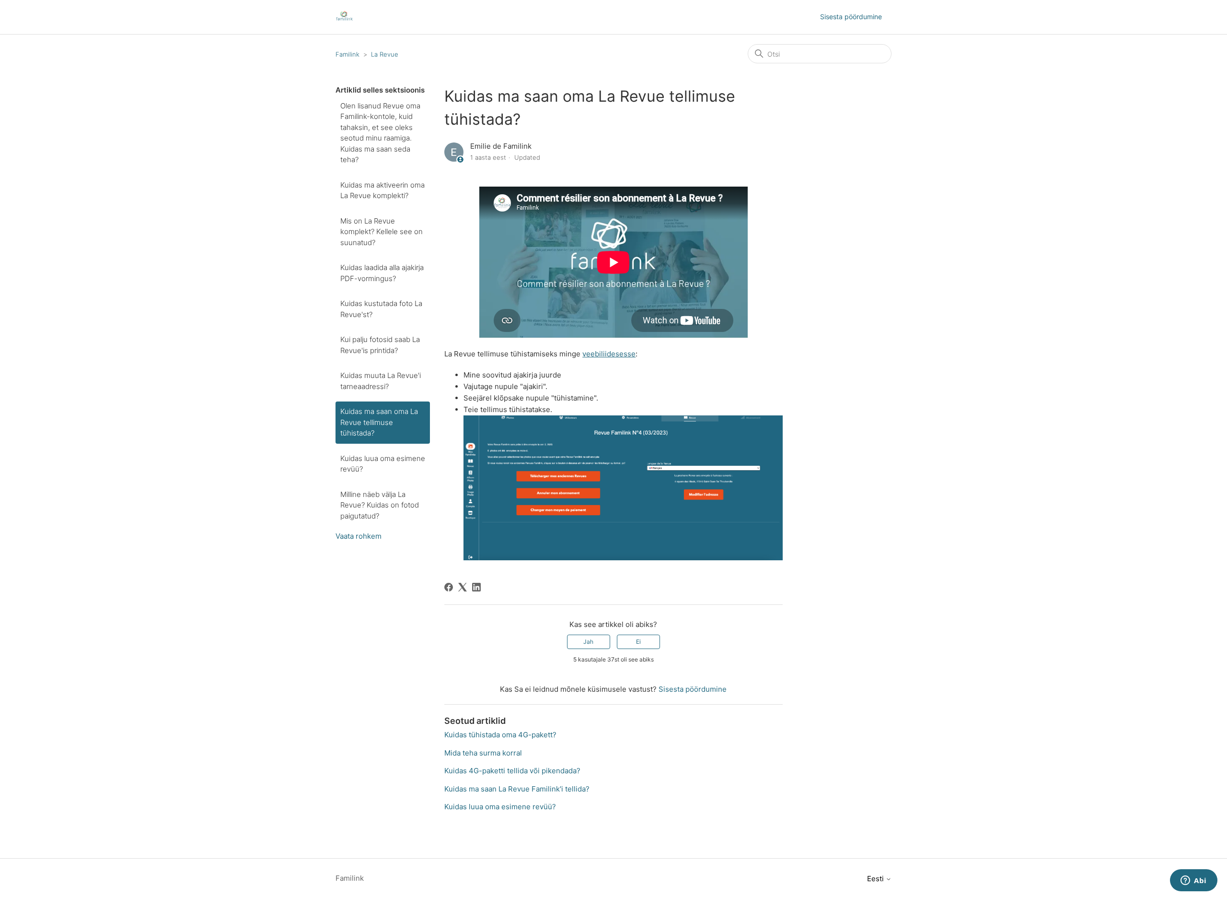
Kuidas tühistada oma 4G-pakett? (500, 734)
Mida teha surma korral (483, 752)
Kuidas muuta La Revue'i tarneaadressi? (380, 381)
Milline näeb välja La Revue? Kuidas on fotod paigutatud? (379, 505)
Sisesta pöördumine (851, 16)
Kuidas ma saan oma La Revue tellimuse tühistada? (379, 422)
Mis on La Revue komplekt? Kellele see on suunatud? (381, 231)
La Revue (384, 54)
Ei (638, 641)
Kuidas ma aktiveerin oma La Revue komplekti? (382, 190)
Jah (588, 641)
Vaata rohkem (359, 536)
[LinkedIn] (476, 587)
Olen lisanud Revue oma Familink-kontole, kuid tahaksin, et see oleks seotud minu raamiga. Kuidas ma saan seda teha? (380, 133)
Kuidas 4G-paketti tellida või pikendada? (512, 770)
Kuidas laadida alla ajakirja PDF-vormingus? (382, 273)
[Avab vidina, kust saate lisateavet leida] (1193, 881)
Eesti (876, 878)
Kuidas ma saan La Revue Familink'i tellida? (517, 788)
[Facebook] (448, 587)
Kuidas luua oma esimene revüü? (382, 464)
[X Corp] (462, 587)
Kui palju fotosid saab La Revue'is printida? (380, 345)
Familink (347, 54)
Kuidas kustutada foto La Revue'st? (381, 309)
